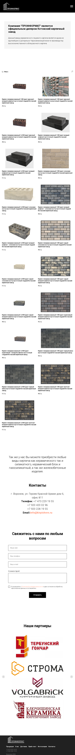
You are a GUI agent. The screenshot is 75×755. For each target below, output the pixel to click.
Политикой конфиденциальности (32, 586)
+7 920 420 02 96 (37, 505)
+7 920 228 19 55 (37, 508)
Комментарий (14, 571)
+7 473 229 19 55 (43, 501)
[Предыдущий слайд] (3, 690)
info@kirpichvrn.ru (41, 512)
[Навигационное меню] (71, 6)
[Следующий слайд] (71, 690)
